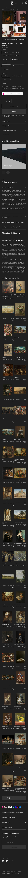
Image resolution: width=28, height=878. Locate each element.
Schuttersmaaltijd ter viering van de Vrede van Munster (7, 686)
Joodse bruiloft (4, 563)
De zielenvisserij (4, 439)
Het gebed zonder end (5, 480)
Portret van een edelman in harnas (19, 644)
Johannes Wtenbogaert (5, 543)
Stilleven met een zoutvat (5, 788)
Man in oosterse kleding (5, 624)
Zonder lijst (6, 76)
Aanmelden (14, 847)
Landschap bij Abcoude (5, 583)
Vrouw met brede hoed (17, 746)
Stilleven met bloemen (17, 685)
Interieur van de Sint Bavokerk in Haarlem (6, 523)
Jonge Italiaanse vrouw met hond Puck (20, 543)
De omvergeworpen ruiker (5, 397)
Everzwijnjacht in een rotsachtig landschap (19, 460)
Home (3, 7)
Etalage (3, 459)
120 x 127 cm (7, 56)
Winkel (7, 7)
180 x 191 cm (6, 59)
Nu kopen (14, 111)
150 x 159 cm (16, 56)
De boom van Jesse (4, 337)
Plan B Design (15, 873)
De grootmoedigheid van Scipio (19, 357)
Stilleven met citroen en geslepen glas (19, 726)
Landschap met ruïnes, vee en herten (7, 604)
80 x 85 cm (6, 53)
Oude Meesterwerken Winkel (13, 871)
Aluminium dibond (18, 66)
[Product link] (8, 291)
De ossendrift (16, 397)
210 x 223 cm (16, 59)
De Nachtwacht (16, 377)
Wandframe (6, 70)
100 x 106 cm (16, 53)
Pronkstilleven (4, 664)
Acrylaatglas (7, 66)
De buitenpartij (16, 337)
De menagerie (4, 377)
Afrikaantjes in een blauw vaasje (19, 294)
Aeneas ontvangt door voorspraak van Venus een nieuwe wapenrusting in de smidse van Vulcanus (7, 295)
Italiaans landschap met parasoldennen (20, 522)
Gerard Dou (13, 7)
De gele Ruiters (4, 357)
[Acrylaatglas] (14, 156)
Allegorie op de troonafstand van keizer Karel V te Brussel (20, 789)
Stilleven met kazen (4, 746)
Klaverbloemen (16, 563)
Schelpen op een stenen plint (18, 664)
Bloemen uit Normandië (17, 316)
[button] (2, 3)
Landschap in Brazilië (17, 583)
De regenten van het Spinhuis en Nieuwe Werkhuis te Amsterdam (8, 419)
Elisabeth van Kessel (17, 439)
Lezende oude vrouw (17, 604)
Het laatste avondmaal (17, 480)
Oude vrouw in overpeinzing (6, 644)
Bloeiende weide (4, 316)
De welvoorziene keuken (18, 418)
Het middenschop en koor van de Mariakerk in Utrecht (6, 501)
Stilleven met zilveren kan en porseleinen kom (8, 768)
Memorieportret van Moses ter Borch (19, 624)
